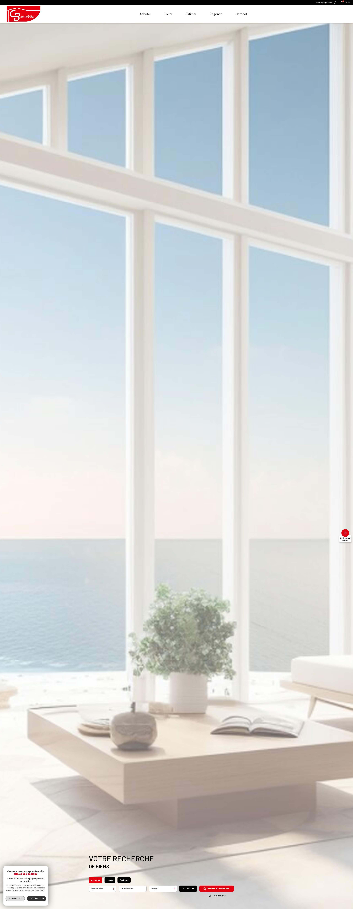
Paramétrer (15, 898)
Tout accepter (36, 898)
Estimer (124, 880)
